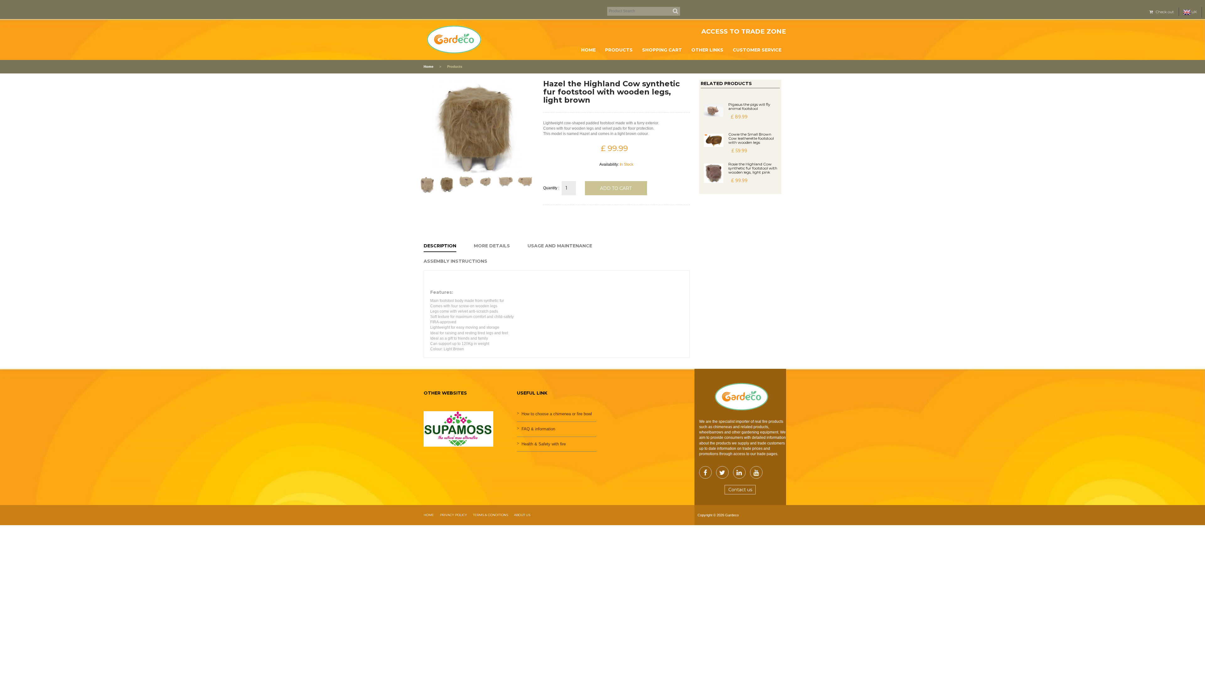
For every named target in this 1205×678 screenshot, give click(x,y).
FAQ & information (538, 429)
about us (522, 515)
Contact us (740, 489)
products (619, 50)
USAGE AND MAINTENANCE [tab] (560, 246)
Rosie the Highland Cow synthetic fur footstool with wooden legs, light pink (752, 168)
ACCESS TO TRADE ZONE (743, 31)
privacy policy (453, 515)
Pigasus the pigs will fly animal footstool (749, 106)
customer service (757, 50)
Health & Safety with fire (544, 444)
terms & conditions (490, 515)
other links (707, 50)
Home (588, 50)
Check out (1164, 11)
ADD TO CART (616, 188)
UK (1194, 11)
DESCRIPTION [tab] (440, 246)
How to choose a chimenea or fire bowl (557, 414)
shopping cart (662, 50)
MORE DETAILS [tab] (492, 246)
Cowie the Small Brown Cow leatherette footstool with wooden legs (751, 138)
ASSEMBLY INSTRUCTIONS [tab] (455, 261)
